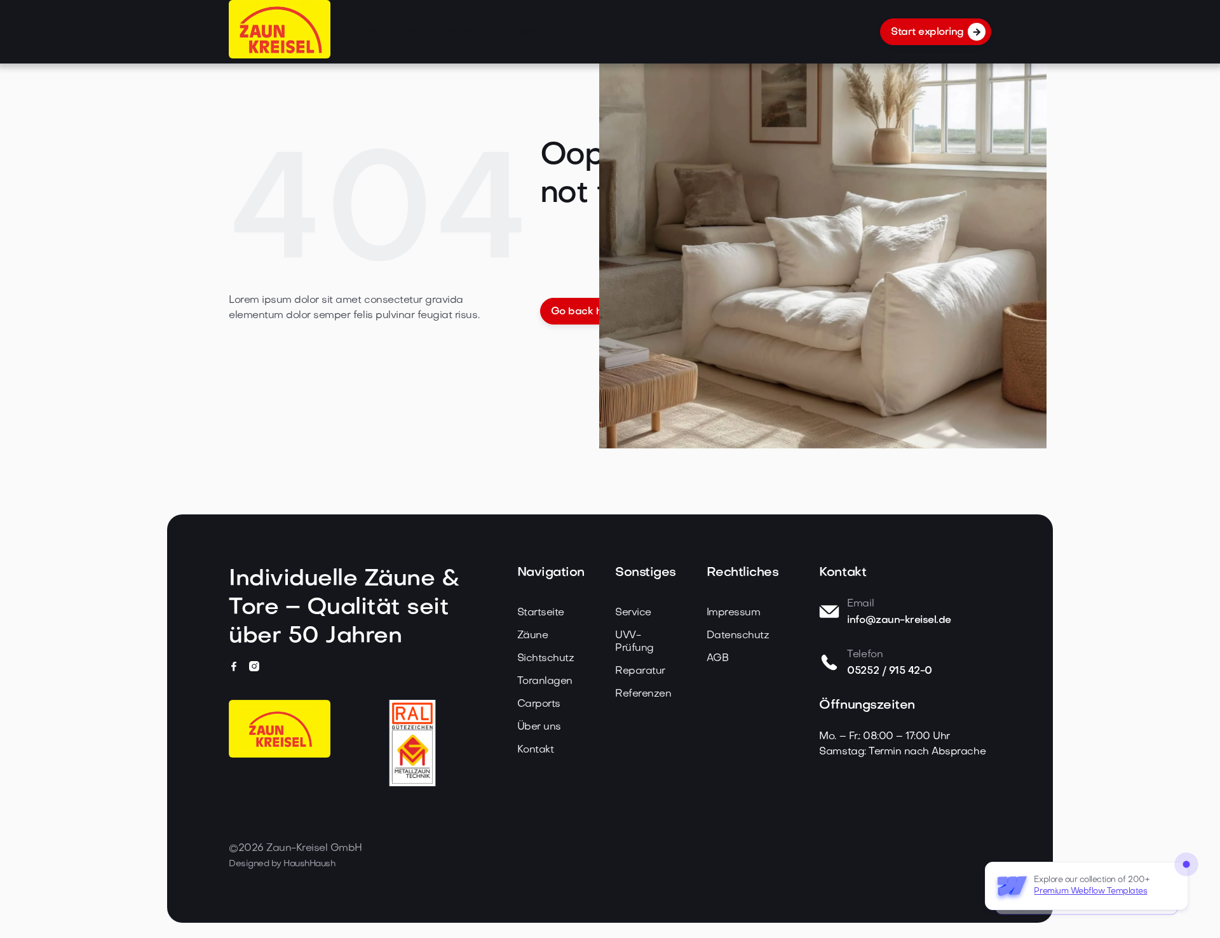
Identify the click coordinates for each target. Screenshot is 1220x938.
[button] (467, 31)
